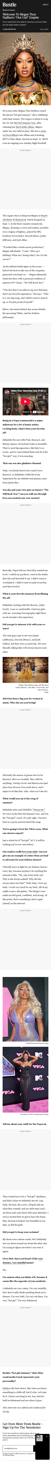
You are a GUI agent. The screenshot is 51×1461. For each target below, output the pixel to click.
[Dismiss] (47, 1436)
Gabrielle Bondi (10, 29)
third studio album (25, 126)
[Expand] (38, 1436)
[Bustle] (9, 4)
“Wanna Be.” (38, 809)
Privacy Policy (9, 1455)
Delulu (6, 1388)
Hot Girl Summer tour (24, 122)
